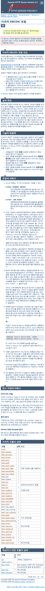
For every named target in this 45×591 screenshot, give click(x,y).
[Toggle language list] (3, 25)
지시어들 (14, 587)
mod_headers (7, 496)
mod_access (6, 452)
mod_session (7, 573)
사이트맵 (31, 587)
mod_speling (7, 532)
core (4, 449)
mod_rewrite (7, 526)
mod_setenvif (7, 529)
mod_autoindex (8, 471)
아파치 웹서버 (23, 77)
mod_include (7, 501)
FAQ (20, 587)
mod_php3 (5, 565)
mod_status (6, 534)
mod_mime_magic (8, 518)
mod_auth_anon (8, 466)
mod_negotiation (9, 521)
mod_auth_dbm (7, 468)
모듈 (8, 587)
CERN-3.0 (29, 81)
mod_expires (7, 493)
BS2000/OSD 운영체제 (10, 65)
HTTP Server (12, 15)
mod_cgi (5, 477)
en (38, 577)
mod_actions (7, 455)
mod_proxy (6, 523)
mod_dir (5, 482)
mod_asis (5, 460)
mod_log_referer (9, 512)
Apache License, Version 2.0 (24, 582)
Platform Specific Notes (9, 16)
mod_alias (6, 457)
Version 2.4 (35, 15)
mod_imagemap (7, 499)
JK (3, 560)
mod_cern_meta (8, 474)
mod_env (5, 488)
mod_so (4, 485)
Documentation (24, 15)
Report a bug (39, 587)
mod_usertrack (8, 543)
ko (42, 577)
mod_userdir (7, 540)
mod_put (5, 570)
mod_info (5, 504)
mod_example (7, 490)
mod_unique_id (8, 537)
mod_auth (5, 463)
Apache (3, 15)
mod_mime (5, 515)
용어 (24, 587)
